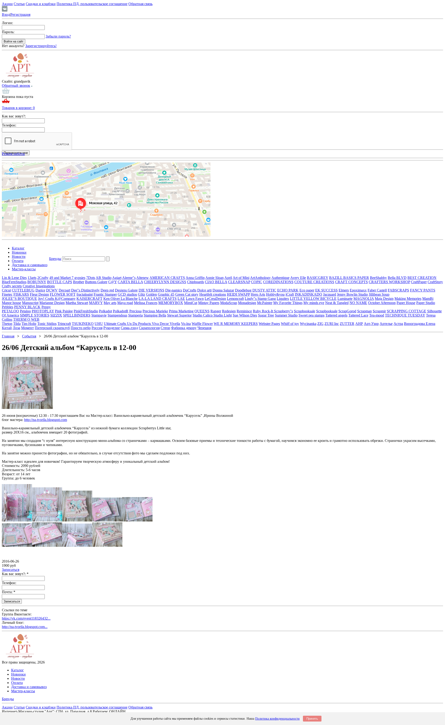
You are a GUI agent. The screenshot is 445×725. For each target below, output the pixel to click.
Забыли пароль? (58, 36)
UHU (99, 324)
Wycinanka (308, 324)
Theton (7, 324)
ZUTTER (347, 324)
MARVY (96, 303)
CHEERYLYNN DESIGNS (165, 282)
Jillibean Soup (379, 294)
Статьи (19, 4)
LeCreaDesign (215, 299)
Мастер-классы (24, 269)
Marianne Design (52, 303)
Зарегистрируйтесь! (41, 46)
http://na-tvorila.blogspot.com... (25, 627)
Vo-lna (186, 324)
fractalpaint (84, 294)
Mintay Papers (208, 303)
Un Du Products (139, 324)
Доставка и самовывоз (29, 265)
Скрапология (149, 328)
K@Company (65, 299)
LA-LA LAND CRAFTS (158, 299)
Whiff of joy (290, 324)
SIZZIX (56, 315)
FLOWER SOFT (63, 294)
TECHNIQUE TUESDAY (405, 315)
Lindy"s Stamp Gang (260, 299)
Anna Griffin (195, 278)
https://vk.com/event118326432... (26, 618)
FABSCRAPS (398, 290)
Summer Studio (286, 315)
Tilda (17, 324)
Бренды (55, 259)
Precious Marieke (155, 311)
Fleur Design (39, 294)
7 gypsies (78, 278)
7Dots (90, 278)
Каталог (18, 248)
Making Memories (407, 299)
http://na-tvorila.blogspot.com (45, 420)
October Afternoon (382, 303)
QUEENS (202, 311)
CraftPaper (419, 282)
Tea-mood (376, 315)
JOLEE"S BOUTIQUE (19, 299)
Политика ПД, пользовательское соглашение (92, 4)
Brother (78, 282)
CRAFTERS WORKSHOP (389, 282)
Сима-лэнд (129, 328)
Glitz (141, 294)
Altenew (142, 278)
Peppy (46, 307)
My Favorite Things (287, 303)
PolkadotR (120, 311)
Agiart (116, 278)
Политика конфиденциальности (277, 718)
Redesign (229, 311)
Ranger (215, 311)
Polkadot (105, 311)
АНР (359, 324)
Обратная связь (140, 4)
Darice (40, 290)
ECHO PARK (288, 290)
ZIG (320, 324)
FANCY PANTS (422, 290)
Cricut (6, 290)
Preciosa (135, 311)
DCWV (52, 290)
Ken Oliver (112, 299)
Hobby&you (275, 294)
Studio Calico (203, 315)
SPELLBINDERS (76, 315)
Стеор (165, 328)
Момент (27, 328)
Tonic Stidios (47, 324)
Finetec (7, 294)
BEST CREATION (421, 278)
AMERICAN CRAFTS (167, 278)
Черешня (204, 328)
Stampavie (99, 315)
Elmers (344, 290)
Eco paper (306, 290)
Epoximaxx (358, 290)
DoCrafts (189, 290)
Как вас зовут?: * (15, 574)
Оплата (17, 261)
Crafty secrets (12, 286)
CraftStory (435, 282)
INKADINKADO (308, 294)
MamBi (427, 299)
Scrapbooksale (304, 311)
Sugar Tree (266, 315)
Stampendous (117, 315)
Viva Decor (161, 324)
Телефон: (9, 125)
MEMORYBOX (170, 303)
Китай (7, 328)
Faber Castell (377, 290)
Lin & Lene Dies (14, 278)
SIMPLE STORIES (34, 315)
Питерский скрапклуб (52, 328)
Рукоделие (111, 328)
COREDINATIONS (278, 282)
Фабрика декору (184, 328)
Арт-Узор (371, 324)
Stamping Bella (155, 315)
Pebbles (7, 307)
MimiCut (190, 303)
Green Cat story (186, 294)
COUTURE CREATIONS (314, 282)
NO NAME (358, 303)
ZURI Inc (331, 324)
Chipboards (195, 282)
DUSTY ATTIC (264, 290)
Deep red (107, 290)
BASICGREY (317, 278)
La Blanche (129, 299)
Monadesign (247, 303)
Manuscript (30, 303)
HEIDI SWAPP (238, 294)
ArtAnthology (260, 278)
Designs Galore (126, 290)
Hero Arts (258, 294)
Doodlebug (243, 290)
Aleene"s (129, 278)
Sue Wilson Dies (245, 315)
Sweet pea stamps (311, 315)
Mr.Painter (264, 303)
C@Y (112, 282)
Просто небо (81, 328)
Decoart (64, 290)
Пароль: (8, 32)
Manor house (11, 303)
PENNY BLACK (27, 307)
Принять (312, 718)
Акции (7, 4)
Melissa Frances (145, 303)
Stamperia (135, 315)
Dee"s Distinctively (85, 290)
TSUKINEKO (83, 324)
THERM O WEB (26, 319)
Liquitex (283, 299)
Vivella (175, 324)
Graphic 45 (166, 294)
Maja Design (384, 299)
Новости (18, 257)
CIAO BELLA (216, 282)
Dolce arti (204, 290)
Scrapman (364, 311)
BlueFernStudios (14, 282)
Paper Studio (425, 303)
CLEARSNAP (239, 282)
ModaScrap (228, 303)
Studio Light (222, 315)
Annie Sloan (214, 278)
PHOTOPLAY (43, 311)
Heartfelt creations (212, 294)
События (29, 336)
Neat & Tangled (337, 303)
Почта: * (8, 592)
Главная (8, 336)
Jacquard (329, 294)
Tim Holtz (29, 324)
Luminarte (345, 299)
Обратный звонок (16, 85)
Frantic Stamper (105, 294)
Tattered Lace (358, 315)
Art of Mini (241, 278)
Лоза (16, 328)
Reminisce (244, 311)
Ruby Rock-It (263, 311)
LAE (181, 299)
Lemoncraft (235, 299)
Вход (6, 14)
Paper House (406, 303)
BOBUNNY (36, 282)
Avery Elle (298, 278)
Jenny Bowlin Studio (352, 294)
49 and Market (60, 278)
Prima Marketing (181, 311)
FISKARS (21, 294)
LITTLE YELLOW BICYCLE (313, 299)
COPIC (256, 282)
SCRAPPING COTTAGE (406, 311)
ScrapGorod (347, 311)
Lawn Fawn (195, 299)
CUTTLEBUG (23, 290)
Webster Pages (269, 324)
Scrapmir (379, 311)
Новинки (19, 252)
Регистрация (20, 14)
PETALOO (10, 311)
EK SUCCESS (326, 290)
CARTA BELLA (130, 282)
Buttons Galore (96, 282)
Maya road (125, 303)
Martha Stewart (77, 303)
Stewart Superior (179, 315)
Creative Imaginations (39, 286)
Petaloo (25, 311)
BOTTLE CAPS (59, 282)
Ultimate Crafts (115, 324)
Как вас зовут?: (14, 116)
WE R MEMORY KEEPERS (236, 324)
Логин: (7, 23)
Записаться (10, 570)
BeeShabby (378, 278)
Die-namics (173, 290)
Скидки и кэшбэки (41, 4)
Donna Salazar (223, 290)
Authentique (280, 278)
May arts (110, 303)
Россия (97, 328)
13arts (32, 278)
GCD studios (127, 294)
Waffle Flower (202, 324)
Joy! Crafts (46, 299)
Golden (151, 294)
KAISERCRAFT (89, 299)
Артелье (386, 324)
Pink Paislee (64, 311)
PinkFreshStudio (86, 311)
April (228, 278)
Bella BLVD (397, 278)
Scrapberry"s (283, 311)
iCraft (290, 294)
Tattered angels (336, 315)
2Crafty (42, 278)
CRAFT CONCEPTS (351, 282)
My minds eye (313, 303)
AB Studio (103, 278)
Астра (398, 324)
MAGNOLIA (363, 299)
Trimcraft (64, 324)
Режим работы (13, 154)
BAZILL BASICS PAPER (349, 278)
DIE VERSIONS (151, 290)
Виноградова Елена (419, 324)
